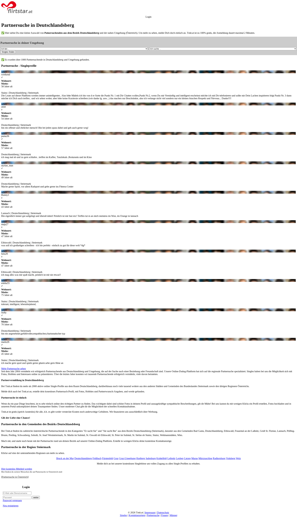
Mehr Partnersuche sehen (13, 368)
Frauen (164, 515)
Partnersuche (153, 515)
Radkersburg (219, 458)
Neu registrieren (10, 505)
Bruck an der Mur (65, 458)
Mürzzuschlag (205, 458)
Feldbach (97, 458)
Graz (116, 458)
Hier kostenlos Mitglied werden (16, 469)
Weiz (238, 458)
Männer (173, 515)
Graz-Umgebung (127, 458)
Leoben (179, 458)
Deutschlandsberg (83, 458)
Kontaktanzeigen (137, 515)
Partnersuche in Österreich (15, 477)
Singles (123, 515)
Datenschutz (163, 512)
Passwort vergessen (12, 500)
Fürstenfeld (107, 458)
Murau (194, 458)
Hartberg (140, 458)
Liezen (187, 458)
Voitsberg (230, 458)
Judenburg (151, 458)
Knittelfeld (161, 458)
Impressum (150, 512)
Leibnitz (171, 458)
